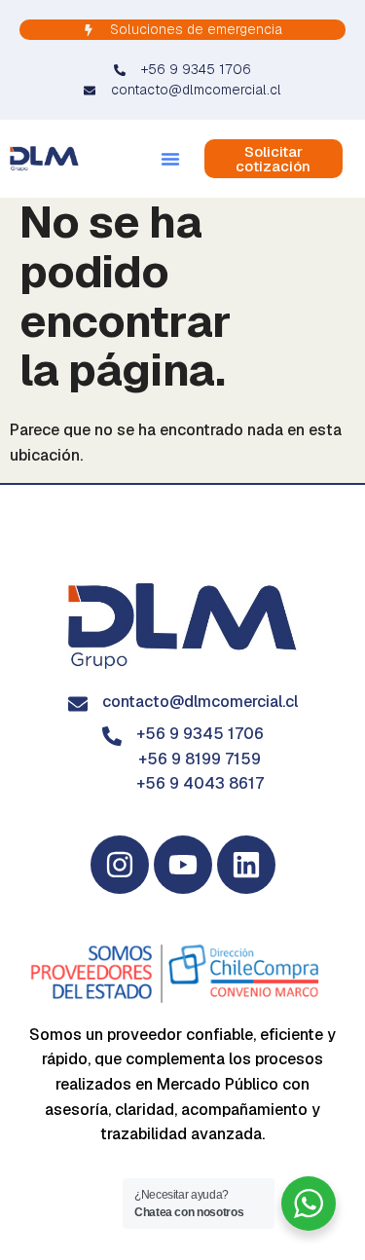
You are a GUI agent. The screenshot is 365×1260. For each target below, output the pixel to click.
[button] (170, 158)
